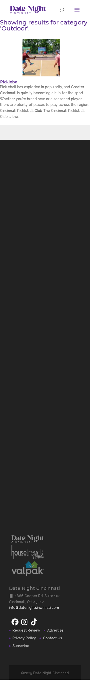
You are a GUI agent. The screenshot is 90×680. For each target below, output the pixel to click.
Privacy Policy (24, 638)
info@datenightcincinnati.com (34, 608)
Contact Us (52, 638)
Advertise (55, 630)
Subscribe (20, 646)
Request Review (26, 630)
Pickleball (10, 82)
